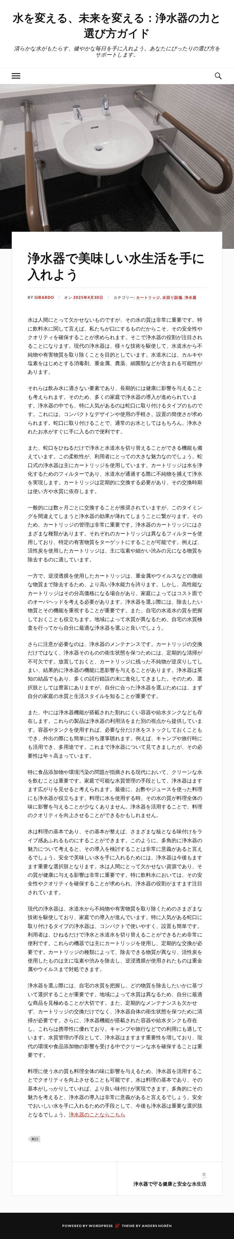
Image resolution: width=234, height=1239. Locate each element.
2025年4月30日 (88, 297)
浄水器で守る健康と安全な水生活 (170, 1183)
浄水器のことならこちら (97, 1114)
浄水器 (191, 297)
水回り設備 (172, 297)
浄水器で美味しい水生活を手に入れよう (116, 265)
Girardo (44, 297)
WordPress (101, 1226)
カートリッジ (148, 297)
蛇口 (35, 1139)
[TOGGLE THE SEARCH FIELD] (218, 76)
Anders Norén (157, 1226)
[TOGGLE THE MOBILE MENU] (16, 76)
